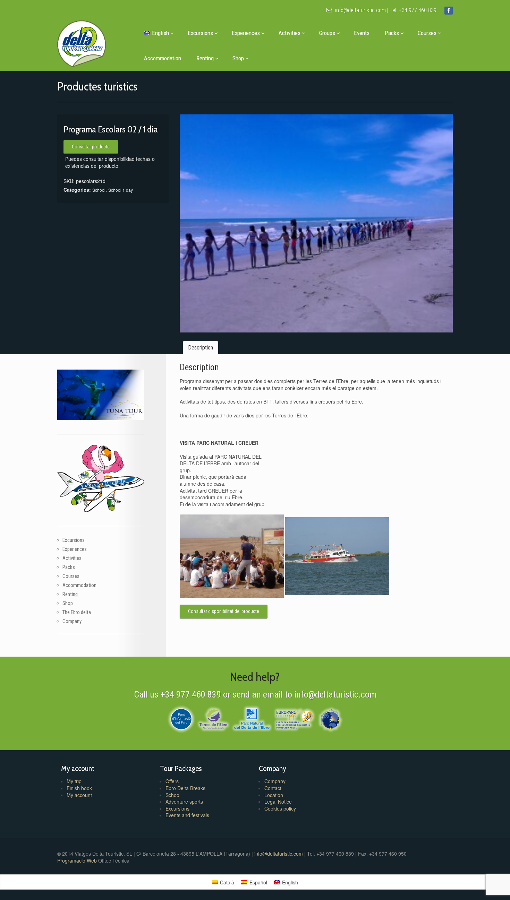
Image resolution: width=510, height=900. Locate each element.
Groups (327, 32)
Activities (289, 32)
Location (273, 794)
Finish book (79, 788)
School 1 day (120, 190)
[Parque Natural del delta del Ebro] (251, 718)
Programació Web (77, 860)
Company (72, 621)
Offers (172, 781)
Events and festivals (187, 815)
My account (79, 794)
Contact (272, 788)
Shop (238, 58)
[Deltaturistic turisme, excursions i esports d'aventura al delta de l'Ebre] (81, 42)
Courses (427, 32)
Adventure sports (184, 801)
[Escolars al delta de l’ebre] (316, 223)
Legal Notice (278, 801)
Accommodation (162, 58)
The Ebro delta (76, 612)
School (98, 190)
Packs (392, 32)
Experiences (246, 32)
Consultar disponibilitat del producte (223, 611)
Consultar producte (91, 146)
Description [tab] (200, 347)
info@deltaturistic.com (360, 10)
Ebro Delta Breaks (185, 788)
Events (361, 32)
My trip (74, 781)
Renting (205, 58)
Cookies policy (280, 808)
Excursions (200, 32)
